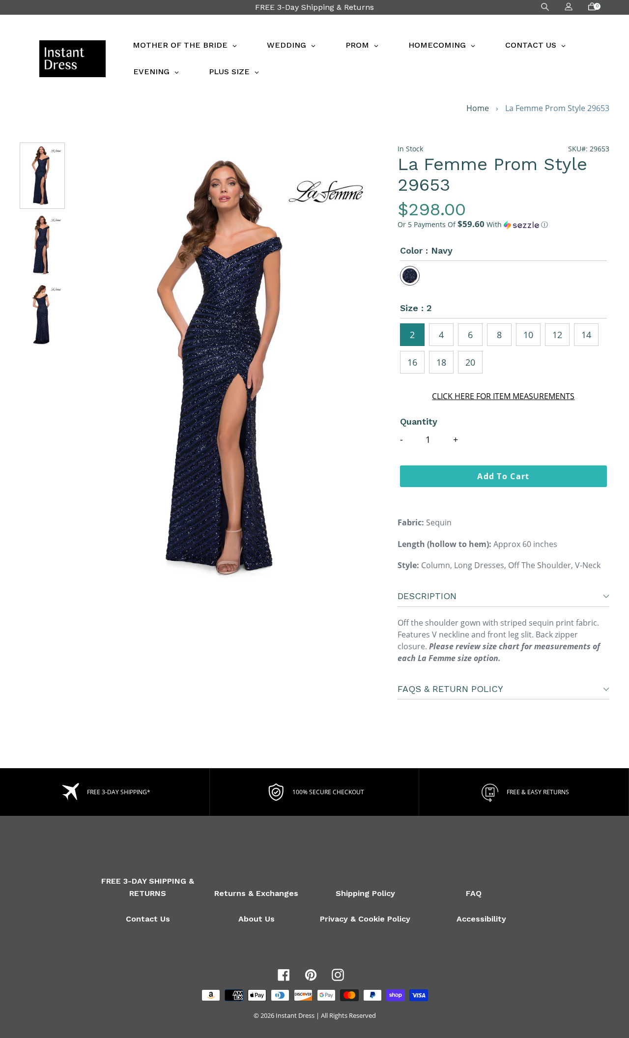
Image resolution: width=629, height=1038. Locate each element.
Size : (416, 308)
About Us (256, 918)
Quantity (418, 421)
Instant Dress (295, 1015)
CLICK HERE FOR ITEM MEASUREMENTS (503, 396)
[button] (503, 225)
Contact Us (148, 918)
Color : (426, 250)
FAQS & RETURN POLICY (450, 689)
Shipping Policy (365, 893)
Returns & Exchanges (256, 893)
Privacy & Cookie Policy (365, 918)
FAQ (474, 893)
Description (427, 596)
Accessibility (481, 918)
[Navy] (410, 276)
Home (477, 108)
